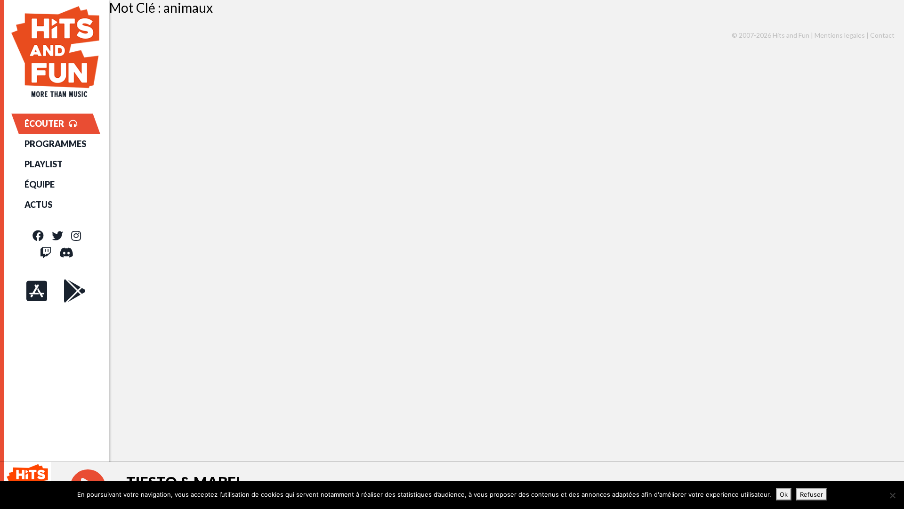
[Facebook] (38, 235)
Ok (784, 494)
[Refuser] (892, 495)
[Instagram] (76, 235)
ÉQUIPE (39, 184)
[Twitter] (57, 235)
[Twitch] (45, 252)
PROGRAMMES (55, 144)
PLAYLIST (43, 164)
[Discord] (66, 252)
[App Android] (74, 291)
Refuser (811, 494)
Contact (882, 35)
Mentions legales (840, 35)
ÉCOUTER (44, 123)
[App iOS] (37, 291)
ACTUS (38, 204)
